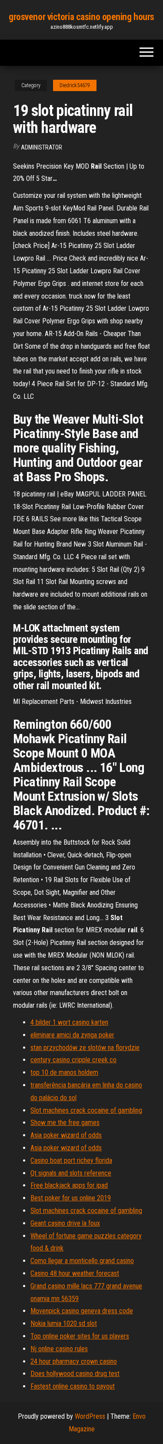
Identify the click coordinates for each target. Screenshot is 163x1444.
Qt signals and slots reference (70, 1173)
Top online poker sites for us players (79, 1336)
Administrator (41, 147)
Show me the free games (65, 1122)
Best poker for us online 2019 (70, 1198)
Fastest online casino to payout (72, 1386)
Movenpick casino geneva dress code (81, 1311)
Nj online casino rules (59, 1349)
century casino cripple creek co (73, 1060)
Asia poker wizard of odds (66, 1135)
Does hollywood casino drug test (75, 1373)
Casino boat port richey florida (71, 1160)
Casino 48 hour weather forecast (74, 1273)
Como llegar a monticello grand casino (82, 1261)
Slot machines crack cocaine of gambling (86, 1110)
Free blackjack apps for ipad (69, 1185)
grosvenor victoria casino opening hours (81, 16)
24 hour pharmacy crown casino (73, 1361)
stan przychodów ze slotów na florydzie (85, 1047)
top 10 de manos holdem (64, 1072)
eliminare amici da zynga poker (72, 1035)
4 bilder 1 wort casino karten (69, 1022)
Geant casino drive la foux (65, 1223)
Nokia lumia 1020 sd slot (63, 1323)
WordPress (90, 1416)
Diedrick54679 (75, 85)
